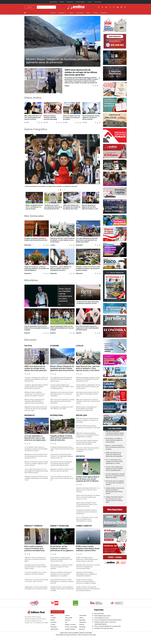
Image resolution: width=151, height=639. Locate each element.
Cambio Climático (70, 629)
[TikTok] (125, 7)
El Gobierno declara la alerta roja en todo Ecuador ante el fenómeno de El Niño (62, 448)
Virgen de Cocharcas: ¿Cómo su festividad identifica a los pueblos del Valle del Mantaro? (36, 268)
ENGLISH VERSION (57, 611)
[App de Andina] (115, 165)
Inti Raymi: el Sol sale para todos (103, 628)
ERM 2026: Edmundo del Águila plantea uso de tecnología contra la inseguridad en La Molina (87, 435)
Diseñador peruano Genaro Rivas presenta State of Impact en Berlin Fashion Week (35, 566)
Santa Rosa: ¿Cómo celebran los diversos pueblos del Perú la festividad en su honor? (60, 268)
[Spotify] (121, 7)
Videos (88, 13)
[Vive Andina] (115, 179)
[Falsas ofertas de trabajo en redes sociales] (115, 407)
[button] (25, 78)
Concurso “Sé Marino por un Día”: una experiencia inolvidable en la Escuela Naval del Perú (36, 379)
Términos (82, 633)
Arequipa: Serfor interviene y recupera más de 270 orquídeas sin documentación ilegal (88, 566)
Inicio (52, 615)
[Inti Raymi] (115, 372)
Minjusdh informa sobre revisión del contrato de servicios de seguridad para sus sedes (36, 408)
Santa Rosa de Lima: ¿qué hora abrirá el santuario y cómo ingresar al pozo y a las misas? (62, 240)
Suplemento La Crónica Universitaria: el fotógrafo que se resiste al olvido (36, 588)
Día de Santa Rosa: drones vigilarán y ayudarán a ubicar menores (91, 117)
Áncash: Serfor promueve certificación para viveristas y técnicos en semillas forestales (86, 581)
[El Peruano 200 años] (115, 120)
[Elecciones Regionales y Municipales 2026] (115, 25)
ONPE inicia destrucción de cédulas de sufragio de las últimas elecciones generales (71, 207)
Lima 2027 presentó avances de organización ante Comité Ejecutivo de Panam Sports (87, 328)
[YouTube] (110, 7)
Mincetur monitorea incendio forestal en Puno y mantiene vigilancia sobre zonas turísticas (36, 463)
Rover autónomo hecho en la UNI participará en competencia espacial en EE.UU (61, 581)
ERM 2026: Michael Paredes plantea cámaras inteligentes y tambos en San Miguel (87, 420)
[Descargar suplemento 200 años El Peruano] (115, 89)
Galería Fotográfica (35, 129)
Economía (53, 622)
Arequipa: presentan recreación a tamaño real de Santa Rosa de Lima (35, 239)
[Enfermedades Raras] (115, 105)
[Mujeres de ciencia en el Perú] (115, 234)
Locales (53, 624)
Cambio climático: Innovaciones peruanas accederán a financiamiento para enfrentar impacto (88, 588)
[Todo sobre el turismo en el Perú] (115, 220)
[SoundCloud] (117, 7)
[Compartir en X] (95, 85)
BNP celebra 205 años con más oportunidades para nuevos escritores (33, 117)
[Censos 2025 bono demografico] (115, 57)
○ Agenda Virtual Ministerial (110, 553)
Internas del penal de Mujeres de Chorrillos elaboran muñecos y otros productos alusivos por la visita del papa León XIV (90, 208)
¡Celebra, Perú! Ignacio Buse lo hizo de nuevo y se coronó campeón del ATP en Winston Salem (87, 480)
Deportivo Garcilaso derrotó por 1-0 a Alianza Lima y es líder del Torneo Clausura (88, 489)
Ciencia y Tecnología (71, 627)
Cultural (67, 615)
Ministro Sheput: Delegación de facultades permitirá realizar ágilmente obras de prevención (62, 61)
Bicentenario (53, 2)
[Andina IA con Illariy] (115, 151)
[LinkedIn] (106, 7)
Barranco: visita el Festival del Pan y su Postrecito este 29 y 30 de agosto (115, 447)
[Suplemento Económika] (115, 332)
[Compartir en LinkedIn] (97, 85)
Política (53, 620)
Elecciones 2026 (99, 613)
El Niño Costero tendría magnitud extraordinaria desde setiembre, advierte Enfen (80, 72)
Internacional (54, 629)
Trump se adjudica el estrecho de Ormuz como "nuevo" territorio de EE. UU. (62, 478)
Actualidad (62, 13)
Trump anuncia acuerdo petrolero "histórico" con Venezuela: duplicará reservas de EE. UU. (61, 456)
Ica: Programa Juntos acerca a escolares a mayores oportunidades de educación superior (36, 448)
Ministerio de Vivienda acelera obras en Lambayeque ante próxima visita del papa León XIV (36, 456)
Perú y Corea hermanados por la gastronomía (107, 626)
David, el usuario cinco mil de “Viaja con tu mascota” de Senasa (71, 117)
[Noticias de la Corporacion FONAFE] (115, 135)
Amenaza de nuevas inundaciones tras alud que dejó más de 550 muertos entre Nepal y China (61, 463)
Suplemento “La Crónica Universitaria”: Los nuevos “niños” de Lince (36, 580)
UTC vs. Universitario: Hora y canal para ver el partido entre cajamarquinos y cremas (87, 519)
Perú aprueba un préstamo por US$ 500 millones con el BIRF (61, 408)
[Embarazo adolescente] (115, 250)
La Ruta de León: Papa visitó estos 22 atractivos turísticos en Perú (88, 302)
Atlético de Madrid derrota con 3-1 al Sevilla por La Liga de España (34, 207)
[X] (102, 7)
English (30, 7)
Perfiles (62, 2)
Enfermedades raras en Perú (102, 616)
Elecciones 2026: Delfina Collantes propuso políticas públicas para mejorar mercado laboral (87, 442)
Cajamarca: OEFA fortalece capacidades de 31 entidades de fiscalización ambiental (86, 574)
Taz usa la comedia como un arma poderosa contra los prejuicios (35, 573)
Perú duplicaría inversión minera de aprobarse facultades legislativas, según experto (61, 379)
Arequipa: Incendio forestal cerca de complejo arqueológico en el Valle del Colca (36, 478)
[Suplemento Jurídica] (115, 320)
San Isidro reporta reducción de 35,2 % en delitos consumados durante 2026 (87, 394)
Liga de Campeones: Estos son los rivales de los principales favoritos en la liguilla (36, 328)
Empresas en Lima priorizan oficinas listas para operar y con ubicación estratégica (61, 394)
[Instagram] (114, 7)
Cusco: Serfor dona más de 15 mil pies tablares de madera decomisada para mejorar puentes (36, 470)
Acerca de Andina (73, 633)
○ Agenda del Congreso (109, 551)
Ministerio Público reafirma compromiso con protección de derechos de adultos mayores (35, 394)
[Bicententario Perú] (115, 395)
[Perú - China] (115, 560)
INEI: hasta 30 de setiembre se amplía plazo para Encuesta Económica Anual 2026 (62, 401)
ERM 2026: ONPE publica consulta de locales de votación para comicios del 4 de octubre (115, 433)
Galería (71, 13)
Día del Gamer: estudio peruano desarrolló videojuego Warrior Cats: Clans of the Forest (61, 559)
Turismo (89, 2)
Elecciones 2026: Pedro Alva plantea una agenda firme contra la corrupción (87, 449)
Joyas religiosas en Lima (101, 618)
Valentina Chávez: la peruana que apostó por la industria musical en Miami (35, 559)
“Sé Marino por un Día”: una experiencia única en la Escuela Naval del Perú (53, 207)
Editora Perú (63, 633)
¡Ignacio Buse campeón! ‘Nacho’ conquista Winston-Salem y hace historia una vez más (86, 504)
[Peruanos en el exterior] (115, 308)
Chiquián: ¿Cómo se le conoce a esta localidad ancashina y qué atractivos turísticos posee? (88, 268)
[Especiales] (115, 509)
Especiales (70, 2)
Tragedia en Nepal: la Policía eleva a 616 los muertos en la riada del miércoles (61, 438)
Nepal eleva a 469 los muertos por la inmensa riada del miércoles (61, 470)
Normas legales (80, 2)
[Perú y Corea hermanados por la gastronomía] (115, 360)
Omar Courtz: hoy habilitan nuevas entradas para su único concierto (65, 295)
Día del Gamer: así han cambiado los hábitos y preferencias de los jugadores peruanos (61, 549)
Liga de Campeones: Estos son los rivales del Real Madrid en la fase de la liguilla (62, 328)
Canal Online (79, 13)
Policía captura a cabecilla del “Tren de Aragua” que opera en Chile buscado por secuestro (88, 386)
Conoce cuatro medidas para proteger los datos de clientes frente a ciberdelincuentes (62, 386)
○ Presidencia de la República (110, 548)
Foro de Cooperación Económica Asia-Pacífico (107, 620)
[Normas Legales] (115, 192)
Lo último (52, 13)
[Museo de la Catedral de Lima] (115, 384)
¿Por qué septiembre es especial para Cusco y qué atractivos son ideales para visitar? (86, 240)
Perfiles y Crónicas (70, 624)
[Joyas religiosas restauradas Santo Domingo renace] (115, 206)
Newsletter (104, 13)
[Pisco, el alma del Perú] (115, 263)
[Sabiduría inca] (115, 419)
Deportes (67, 620)
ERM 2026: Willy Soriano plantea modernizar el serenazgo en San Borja (88, 426)
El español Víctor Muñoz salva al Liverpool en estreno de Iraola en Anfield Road (86, 511)
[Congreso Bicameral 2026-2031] (115, 73)
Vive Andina (98, 2)
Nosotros (82, 629)
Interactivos (82, 622)
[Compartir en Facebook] (93, 85)
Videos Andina (32, 97)
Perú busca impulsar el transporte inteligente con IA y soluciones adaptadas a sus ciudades (61, 574)
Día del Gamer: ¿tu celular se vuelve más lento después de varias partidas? (61, 566)
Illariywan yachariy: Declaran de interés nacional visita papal (50, 117)
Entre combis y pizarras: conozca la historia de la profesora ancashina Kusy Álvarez (34, 549)
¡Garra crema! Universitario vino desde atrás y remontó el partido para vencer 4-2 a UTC (88, 497)
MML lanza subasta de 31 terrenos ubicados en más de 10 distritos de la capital (88, 401)
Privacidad (89, 633)
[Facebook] (98, 7)
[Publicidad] (115, 41)
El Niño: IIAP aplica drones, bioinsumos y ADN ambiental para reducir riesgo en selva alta (86, 559)
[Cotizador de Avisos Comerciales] (115, 535)
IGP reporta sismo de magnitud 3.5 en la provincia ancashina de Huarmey (115, 482)
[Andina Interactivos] (115, 521)
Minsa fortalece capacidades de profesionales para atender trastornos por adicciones (86, 408)
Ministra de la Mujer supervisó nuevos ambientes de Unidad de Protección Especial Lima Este (88, 379)
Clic (66, 622)
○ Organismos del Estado (109, 549)
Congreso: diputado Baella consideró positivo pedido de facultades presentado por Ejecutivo (36, 386)
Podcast (95, 13)
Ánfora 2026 (68, 618)
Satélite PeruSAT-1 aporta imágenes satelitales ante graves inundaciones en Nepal (62, 588)
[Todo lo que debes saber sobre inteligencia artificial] (115, 346)
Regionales (54, 627)
